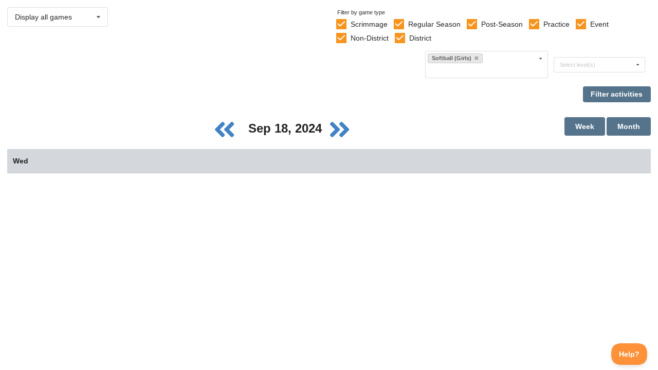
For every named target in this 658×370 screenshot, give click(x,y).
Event (599, 24)
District (420, 38)
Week (584, 126)
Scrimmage (369, 24)
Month (628, 126)
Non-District (370, 38)
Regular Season (434, 24)
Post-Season (502, 24)
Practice (556, 24)
